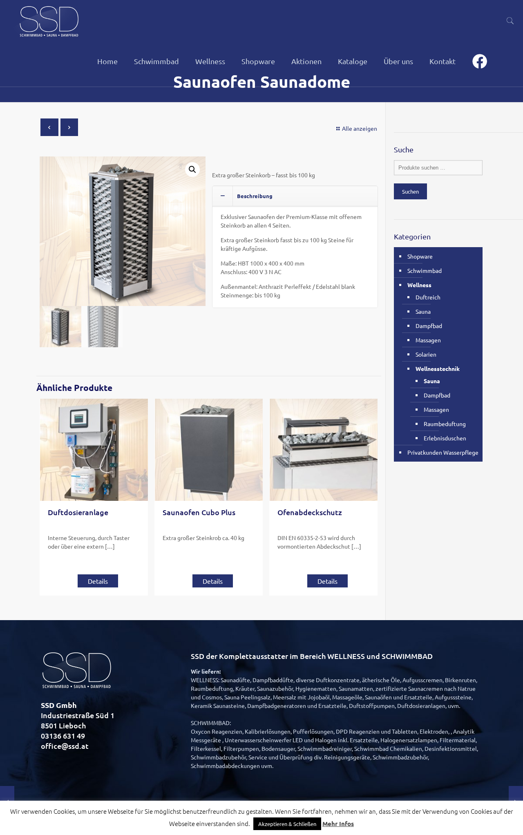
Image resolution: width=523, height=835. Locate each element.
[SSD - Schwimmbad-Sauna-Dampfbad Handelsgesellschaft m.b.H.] (48, 20)
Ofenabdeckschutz (309, 512)
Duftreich (428, 297)
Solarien (426, 354)
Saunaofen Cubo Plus (199, 512)
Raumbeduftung (445, 423)
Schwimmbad (424, 270)
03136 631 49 (63, 735)
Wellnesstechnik (438, 368)
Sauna (423, 311)
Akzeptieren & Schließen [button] (287, 823)
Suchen (410, 191)
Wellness (419, 284)
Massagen (428, 340)
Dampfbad (429, 325)
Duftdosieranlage (78, 512)
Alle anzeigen (359, 128)
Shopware (420, 256)
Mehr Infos (338, 823)
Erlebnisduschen (445, 438)
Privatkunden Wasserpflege (442, 452)
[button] (192, 169)
